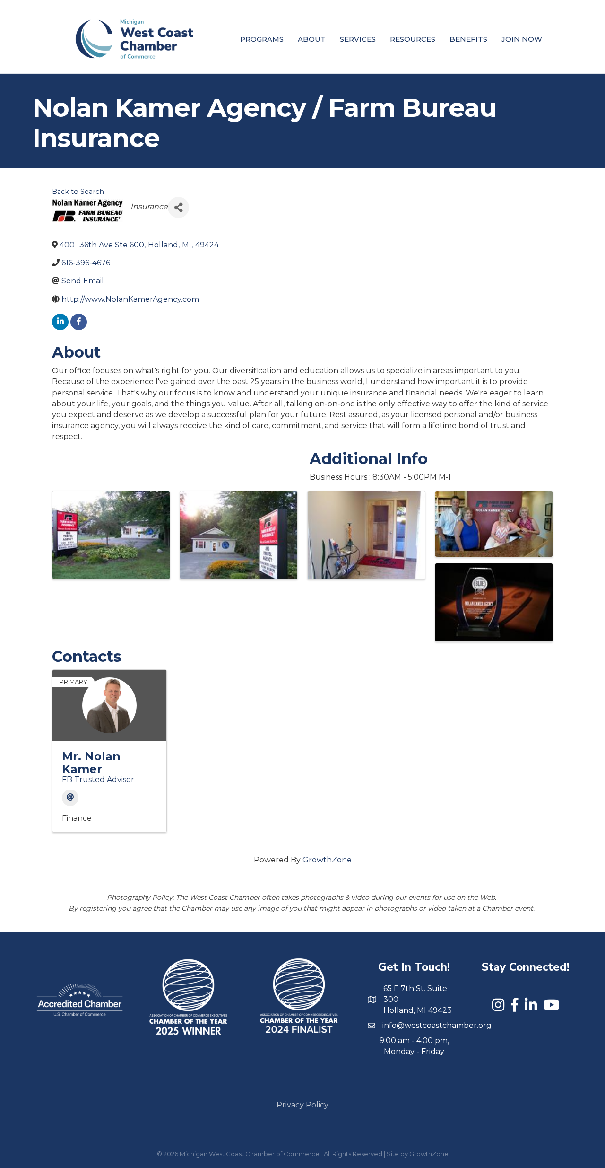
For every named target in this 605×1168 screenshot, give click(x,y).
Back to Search (78, 191)
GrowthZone (327, 859)
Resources (412, 39)
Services (358, 39)
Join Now (521, 39)
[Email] (70, 798)
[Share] (178, 207)
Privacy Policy (302, 1104)
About (312, 39)
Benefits (468, 39)
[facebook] (78, 322)
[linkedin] (60, 322)
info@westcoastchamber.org (437, 1025)
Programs (262, 39)
